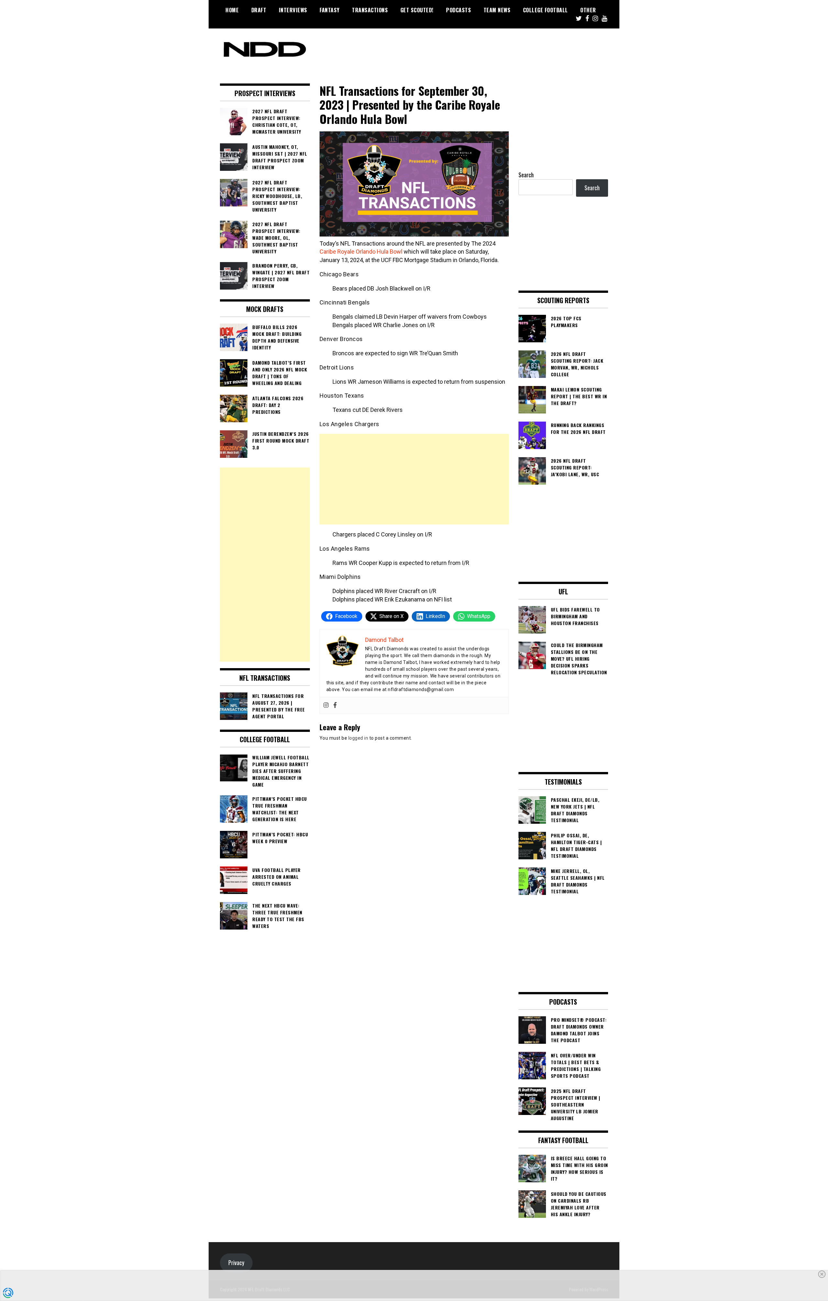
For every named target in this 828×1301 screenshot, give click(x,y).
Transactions (370, 10)
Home (232, 10)
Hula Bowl (389, 251)
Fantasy (330, 10)
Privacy (236, 1262)
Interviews (293, 10)
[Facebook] (335, 705)
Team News (497, 10)
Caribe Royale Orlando (348, 251)
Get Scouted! (417, 10)
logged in (358, 738)
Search (526, 175)
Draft (259, 10)
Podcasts (458, 10)
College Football (545, 10)
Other (588, 10)
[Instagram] (326, 705)
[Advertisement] (414, 479)
